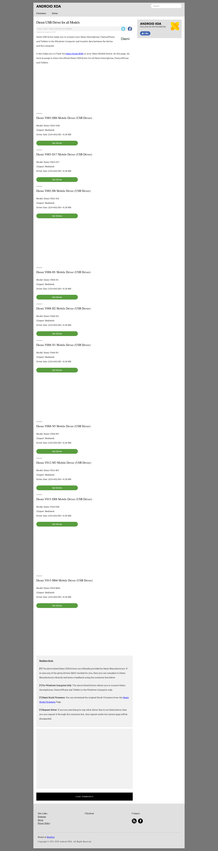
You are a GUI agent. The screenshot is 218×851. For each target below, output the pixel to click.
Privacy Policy (44, 823)
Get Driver (57, 143)
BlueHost (51, 837)
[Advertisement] (84, 89)
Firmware (41, 13)
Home (39, 29)
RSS (134, 821)
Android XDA (48, 6)
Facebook (130, 29)
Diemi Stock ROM (74, 53)
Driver (55, 13)
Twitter (123, 29)
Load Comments (84, 796)
